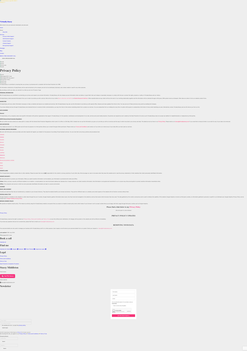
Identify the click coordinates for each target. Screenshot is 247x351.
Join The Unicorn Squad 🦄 (123, 315)
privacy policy (22, 325)
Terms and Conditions (81, 126)
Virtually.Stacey (6, 21)
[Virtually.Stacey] (123, 10)
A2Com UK (19, 332)
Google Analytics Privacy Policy (14, 198)
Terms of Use (46, 219)
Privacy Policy (27, 219)
